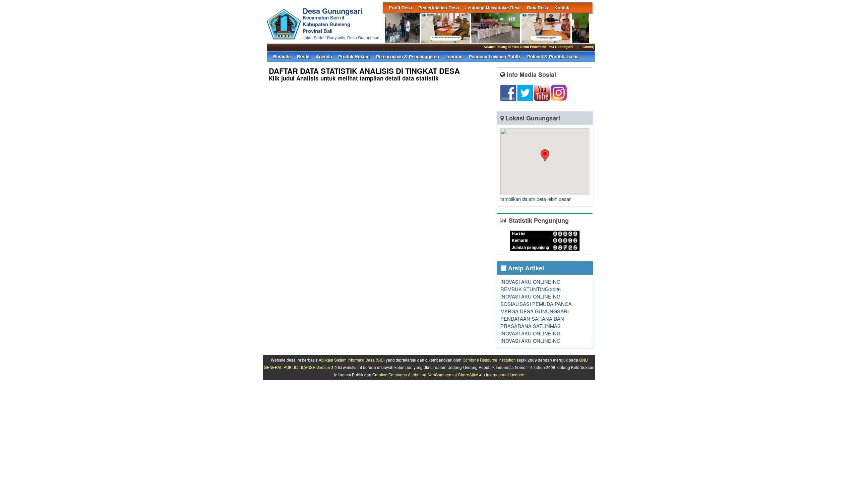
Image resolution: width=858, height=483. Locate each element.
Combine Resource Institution (489, 360)
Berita (303, 56)
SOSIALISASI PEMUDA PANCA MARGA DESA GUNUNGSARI (536, 307)
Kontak (561, 7)
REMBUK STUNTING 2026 (530, 288)
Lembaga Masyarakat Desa (492, 7)
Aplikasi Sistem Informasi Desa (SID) (352, 360)
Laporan (454, 56)
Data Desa (537, 7)
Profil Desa (400, 7)
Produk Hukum (354, 56)
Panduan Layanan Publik (495, 56)
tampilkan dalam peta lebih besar (535, 198)
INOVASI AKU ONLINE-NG (530, 281)
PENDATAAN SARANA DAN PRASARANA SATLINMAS (532, 322)
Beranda (282, 56)
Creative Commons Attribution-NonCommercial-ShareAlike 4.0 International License (448, 374)
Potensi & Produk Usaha (552, 56)
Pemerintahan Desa (438, 7)
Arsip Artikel (525, 268)
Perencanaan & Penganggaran (407, 56)
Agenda (324, 56)
